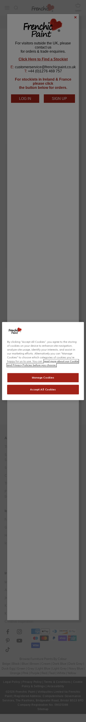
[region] (43, 361)
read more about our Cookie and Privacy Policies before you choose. (42, 363)
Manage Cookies (43, 377)
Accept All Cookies (43, 389)
